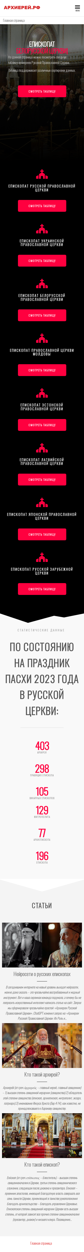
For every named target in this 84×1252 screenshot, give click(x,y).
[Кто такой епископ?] (42, 1135)
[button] (42, 91)
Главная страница (41, 1243)
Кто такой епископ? (42, 1164)
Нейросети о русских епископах (42, 974)
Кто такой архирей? (42, 1074)
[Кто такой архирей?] (42, 1045)
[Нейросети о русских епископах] (42, 944)
